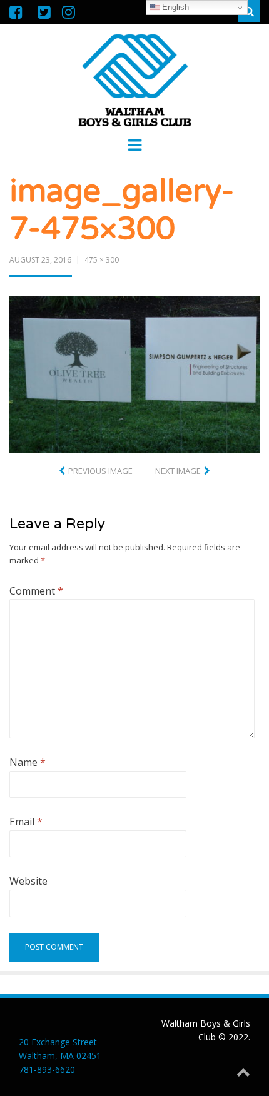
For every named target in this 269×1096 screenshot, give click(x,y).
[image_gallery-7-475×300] (134, 373)
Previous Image (100, 470)
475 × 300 (101, 259)
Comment (36, 591)
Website (28, 881)
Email (26, 821)
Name (27, 762)
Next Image (178, 470)
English (174, 7)
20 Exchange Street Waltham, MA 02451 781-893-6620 (60, 1056)
